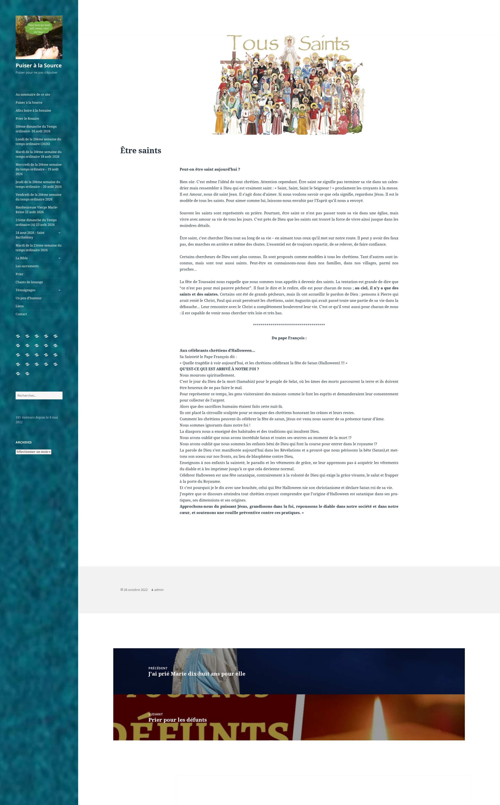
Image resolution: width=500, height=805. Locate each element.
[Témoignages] (48, 366)
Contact (21, 314)
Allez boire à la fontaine (33, 110)
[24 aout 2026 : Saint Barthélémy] (39, 357)
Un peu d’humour (29, 298)
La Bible (22, 258)
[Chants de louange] (39, 366)
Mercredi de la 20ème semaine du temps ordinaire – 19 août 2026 (39, 169)
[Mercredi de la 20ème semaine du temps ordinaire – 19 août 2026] (39, 348)
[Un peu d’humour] (57, 366)
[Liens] (20, 376)
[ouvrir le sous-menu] (59, 233)
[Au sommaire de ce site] (20, 338)
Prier (19, 274)
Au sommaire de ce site (33, 94)
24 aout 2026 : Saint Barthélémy (30, 235)
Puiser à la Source (39, 65)
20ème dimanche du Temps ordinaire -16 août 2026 (36, 128)
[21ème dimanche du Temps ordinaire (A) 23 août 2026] (29, 357)
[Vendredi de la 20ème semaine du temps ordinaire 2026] (57, 348)
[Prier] (29, 366)
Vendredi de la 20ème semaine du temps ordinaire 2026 (39, 196)
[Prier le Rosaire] (48, 338)
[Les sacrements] (20, 366)
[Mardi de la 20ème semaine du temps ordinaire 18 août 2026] (29, 348)
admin (159, 590)
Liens (20, 306)
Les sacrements (27, 266)
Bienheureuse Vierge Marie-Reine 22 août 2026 (37, 209)
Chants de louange (29, 282)
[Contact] (29, 376)
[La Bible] (57, 357)
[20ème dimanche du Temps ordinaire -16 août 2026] (57, 338)
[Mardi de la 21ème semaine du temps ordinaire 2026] (48, 357)
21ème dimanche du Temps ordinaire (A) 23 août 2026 (36, 222)
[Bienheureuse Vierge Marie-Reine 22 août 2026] (20, 357)
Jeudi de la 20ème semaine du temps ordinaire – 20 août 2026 (39, 184)
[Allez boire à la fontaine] (39, 338)
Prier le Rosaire (27, 118)
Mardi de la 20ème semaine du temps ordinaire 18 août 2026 (39, 154)
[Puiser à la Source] (29, 338)
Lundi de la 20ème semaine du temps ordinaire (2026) (38, 141)
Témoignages (25, 290)
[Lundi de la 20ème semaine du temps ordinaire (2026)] (20, 348)
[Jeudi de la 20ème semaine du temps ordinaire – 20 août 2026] (48, 348)
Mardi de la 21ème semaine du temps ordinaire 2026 (39, 247)
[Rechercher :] (39, 395)
